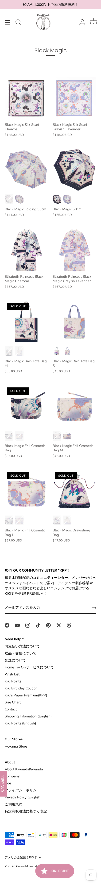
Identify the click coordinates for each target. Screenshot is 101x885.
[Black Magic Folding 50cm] (26, 170)
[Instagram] (27, 625)
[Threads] (69, 625)
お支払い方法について (22, 646)
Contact (11, 709)
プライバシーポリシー (22, 790)
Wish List (12, 674)
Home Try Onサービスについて (29, 667)
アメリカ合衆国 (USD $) (21, 858)
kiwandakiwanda (27, 866)
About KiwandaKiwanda (24, 769)
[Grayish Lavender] (19, 199)
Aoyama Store (16, 746)
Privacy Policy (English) (23, 797)
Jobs (8, 783)
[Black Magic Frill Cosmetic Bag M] (74, 406)
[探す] (18, 23)
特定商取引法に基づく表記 (26, 811)
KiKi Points (13, 681)
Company (12, 776)
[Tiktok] (38, 625)
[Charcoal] (9, 199)
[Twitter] (58, 625)
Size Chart (13, 702)
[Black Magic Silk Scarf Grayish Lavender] (74, 98)
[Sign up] (94, 607)
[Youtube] (17, 625)
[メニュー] (7, 22)
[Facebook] (7, 625)
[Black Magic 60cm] (74, 170)
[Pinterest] (48, 625)
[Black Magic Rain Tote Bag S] (74, 322)
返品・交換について (20, 653)
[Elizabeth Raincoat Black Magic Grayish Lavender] (74, 250)
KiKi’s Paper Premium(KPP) (26, 695)
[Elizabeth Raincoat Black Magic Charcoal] (26, 250)
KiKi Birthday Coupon (21, 688)
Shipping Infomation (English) (28, 716)
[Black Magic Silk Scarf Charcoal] (26, 98)
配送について (15, 660)
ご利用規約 (13, 804)
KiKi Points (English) (20, 723)
